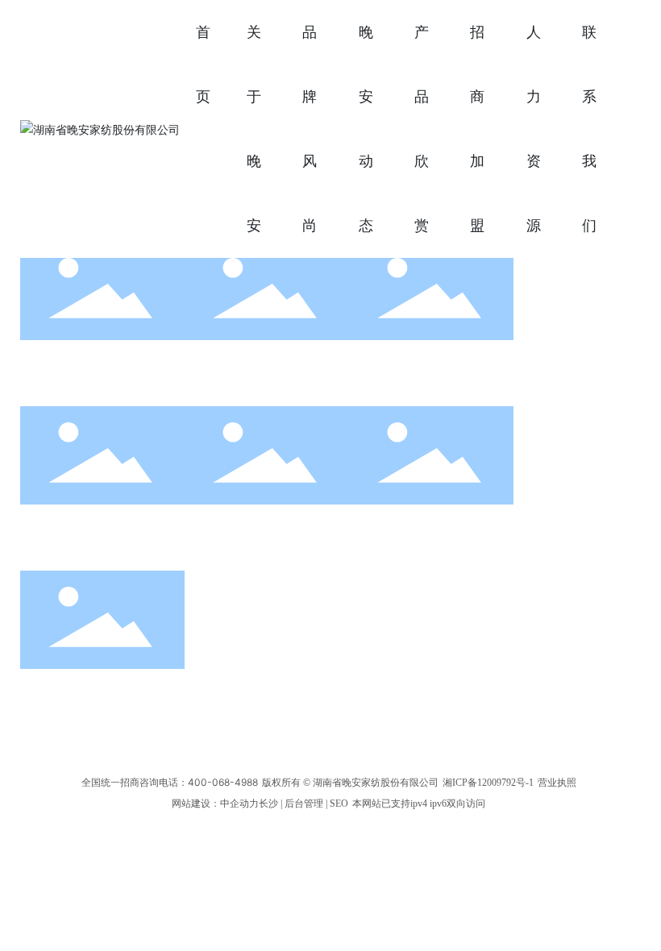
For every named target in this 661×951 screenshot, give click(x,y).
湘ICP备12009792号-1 (488, 782)
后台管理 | (307, 803)
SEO (339, 803)
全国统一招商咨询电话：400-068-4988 (169, 782)
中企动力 (239, 803)
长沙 (268, 803)
